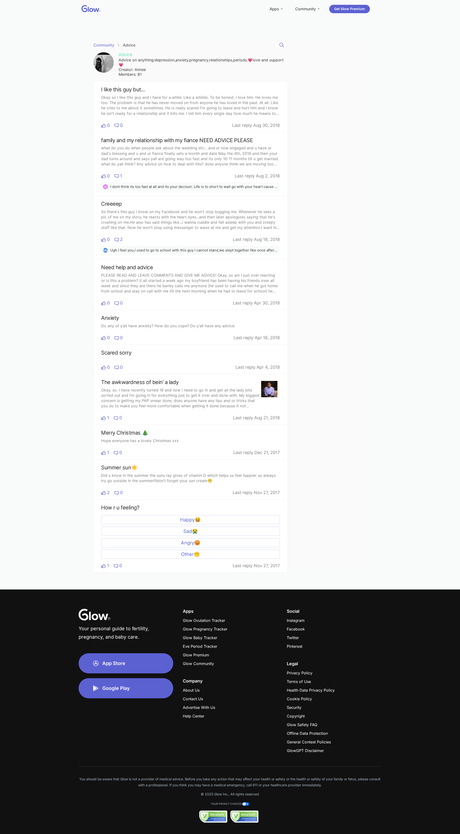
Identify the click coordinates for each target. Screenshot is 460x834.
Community (103, 45)
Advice (129, 45)
